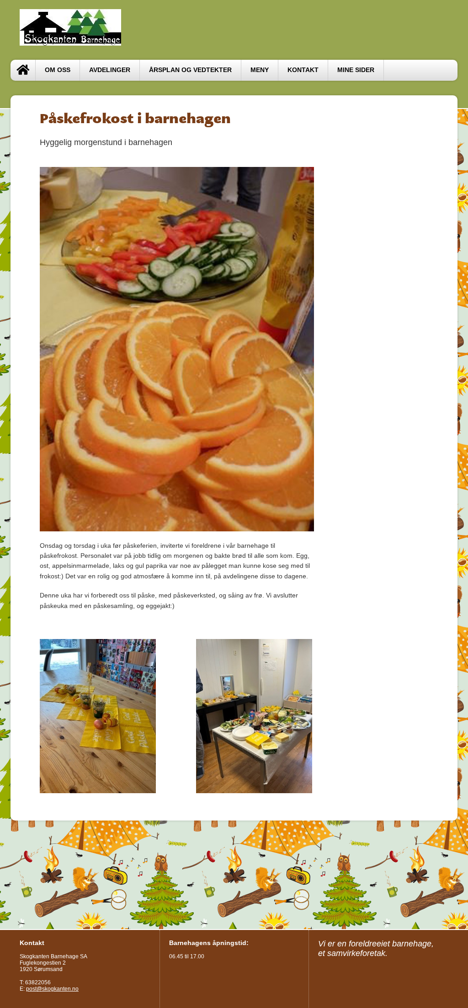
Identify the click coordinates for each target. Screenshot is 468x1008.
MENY (259, 70)
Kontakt (303, 70)
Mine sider (355, 70)
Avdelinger (109, 70)
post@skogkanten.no (52, 989)
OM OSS (57, 70)
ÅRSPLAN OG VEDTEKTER (190, 70)
